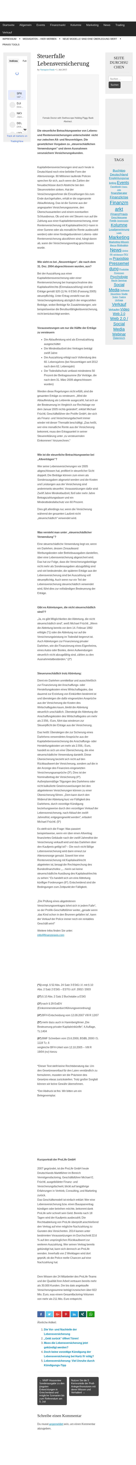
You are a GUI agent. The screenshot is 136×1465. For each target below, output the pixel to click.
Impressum (9, 39)
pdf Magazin (118, 255)
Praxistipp (121, 258)
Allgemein (25, 25)
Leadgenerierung (119, 229)
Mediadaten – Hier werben (39, 39)
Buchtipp (119, 170)
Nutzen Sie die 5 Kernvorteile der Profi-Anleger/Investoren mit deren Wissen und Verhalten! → (83, 1386)
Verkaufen (114, 309)
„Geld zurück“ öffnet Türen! (61, 1338)
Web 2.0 (119, 313)
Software (124, 290)
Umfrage (119, 300)
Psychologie (119, 277)
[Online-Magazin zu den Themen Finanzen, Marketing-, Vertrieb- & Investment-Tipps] (68, 11)
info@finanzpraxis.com (50, 935)
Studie (124, 294)
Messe (113, 245)
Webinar (119, 334)
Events (40, 25)
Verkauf (7, 32)
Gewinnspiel (122, 221)
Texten (115, 297)
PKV (126, 254)
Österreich (119, 338)
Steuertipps (115, 294)
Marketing (92, 25)
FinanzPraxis (119, 214)
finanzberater (119, 193)
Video (124, 309)
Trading (120, 25)
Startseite (8, 25)
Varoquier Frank (47, 69)
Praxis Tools (10, 44)
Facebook (115, 186)
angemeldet (56, 1424)
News (106, 25)
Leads (119, 233)
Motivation (122, 245)
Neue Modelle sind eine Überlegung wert (90, 39)
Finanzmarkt (58, 25)
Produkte (124, 269)
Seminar (122, 280)
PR (110, 259)
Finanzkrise (119, 197)
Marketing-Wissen (119, 241)
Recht (114, 280)
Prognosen (119, 273)
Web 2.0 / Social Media (119, 323)
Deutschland (119, 174)
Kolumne (75, 25)
